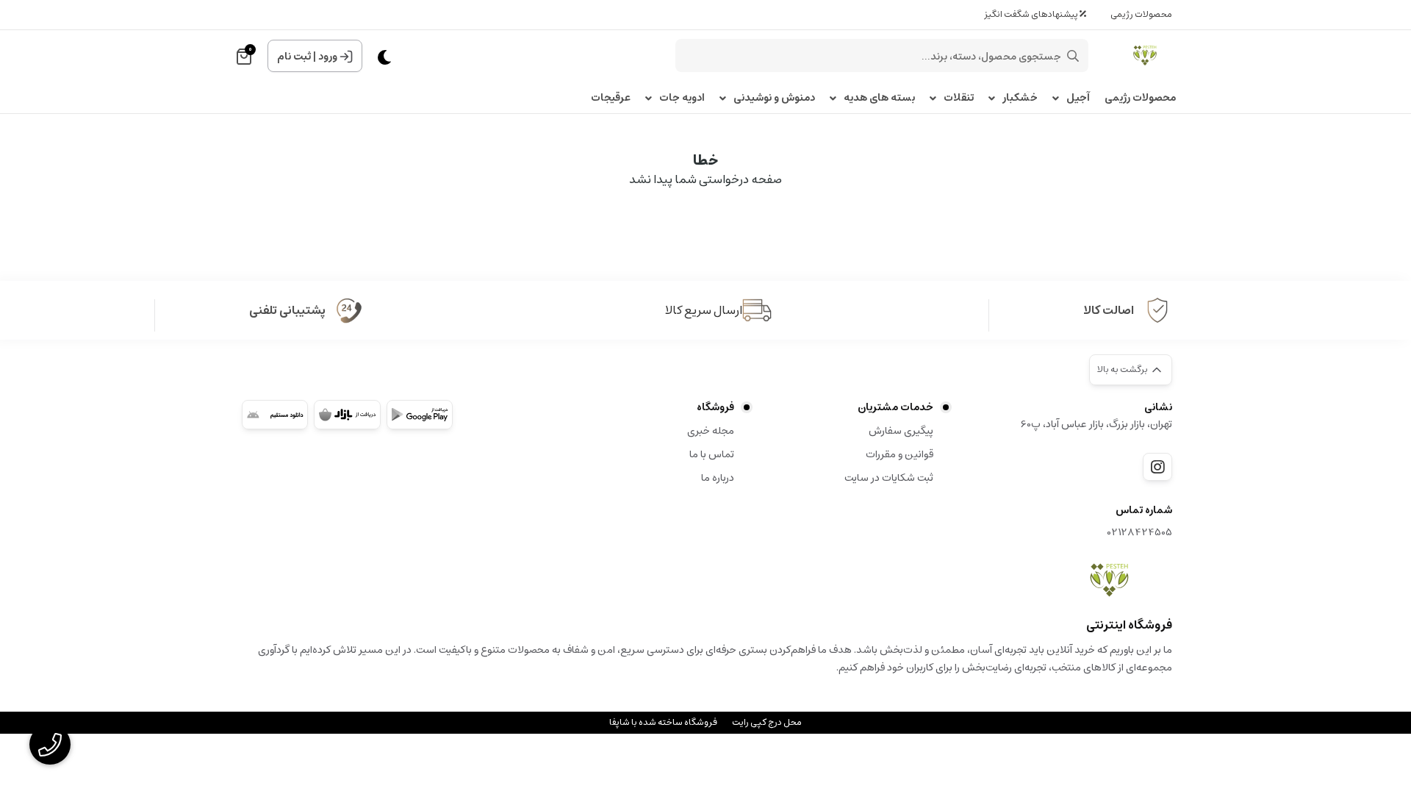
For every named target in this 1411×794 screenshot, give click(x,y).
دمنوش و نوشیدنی (774, 98)
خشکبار (1020, 98)
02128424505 (1139, 532)
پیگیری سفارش (901, 430)
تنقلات (959, 98)
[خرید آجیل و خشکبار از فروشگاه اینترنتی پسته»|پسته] (1109, 580)
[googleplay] (420, 414)
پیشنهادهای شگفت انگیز (1032, 14)
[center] (1073, 56)
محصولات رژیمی (1141, 14)
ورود (327, 56)
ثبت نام (294, 56)
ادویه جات (682, 98)
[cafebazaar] (347, 414)
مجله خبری (710, 430)
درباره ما (717, 478)
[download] (275, 414)
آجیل (1078, 98)
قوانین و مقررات (899, 454)
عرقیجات (611, 98)
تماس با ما (711, 454)
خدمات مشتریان (895, 407)
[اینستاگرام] (1157, 467)
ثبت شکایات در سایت (888, 478)
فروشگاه (715, 407)
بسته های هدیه (879, 98)
